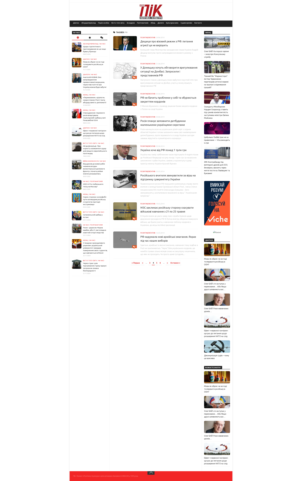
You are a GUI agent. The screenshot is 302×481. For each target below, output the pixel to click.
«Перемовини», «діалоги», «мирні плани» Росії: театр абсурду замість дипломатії (94, 100)
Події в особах (103, 23)
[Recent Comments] (101, 37)
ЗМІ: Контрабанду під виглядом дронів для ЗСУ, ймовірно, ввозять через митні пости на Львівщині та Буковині (217, 167)
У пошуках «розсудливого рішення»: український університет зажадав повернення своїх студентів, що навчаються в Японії (95, 248)
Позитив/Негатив (147, 37)
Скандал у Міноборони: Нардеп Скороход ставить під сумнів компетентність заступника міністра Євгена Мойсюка (216, 112)
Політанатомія (142, 23)
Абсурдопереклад (88, 23)
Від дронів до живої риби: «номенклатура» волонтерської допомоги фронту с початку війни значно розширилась (94, 169)
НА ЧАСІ (102, 44)
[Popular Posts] (90, 37)
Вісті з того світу (117, 23)
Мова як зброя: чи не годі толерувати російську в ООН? (93, 64)
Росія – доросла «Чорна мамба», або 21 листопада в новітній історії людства (94, 230)
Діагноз (76, 23)
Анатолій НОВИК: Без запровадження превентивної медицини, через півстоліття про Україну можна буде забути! (94, 82)
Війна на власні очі (91, 161)
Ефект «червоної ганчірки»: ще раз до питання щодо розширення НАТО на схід (94, 133)
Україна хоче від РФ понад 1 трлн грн (163, 150)
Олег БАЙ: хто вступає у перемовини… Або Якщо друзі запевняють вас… (215, 286)
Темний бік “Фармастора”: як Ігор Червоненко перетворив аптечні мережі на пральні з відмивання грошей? (216, 81)
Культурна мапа (172, 23)
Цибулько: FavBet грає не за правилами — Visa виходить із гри (217, 140)
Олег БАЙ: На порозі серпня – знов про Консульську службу (216, 54)
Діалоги (161, 23)
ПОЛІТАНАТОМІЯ (96, 181)
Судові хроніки (186, 23)
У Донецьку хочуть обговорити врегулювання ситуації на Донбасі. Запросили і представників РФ (168, 71)
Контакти (198, 23)
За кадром (131, 23)
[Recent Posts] (78, 37)
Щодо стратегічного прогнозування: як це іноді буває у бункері (94, 49)
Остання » (175, 263)
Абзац (153, 23)
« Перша (136, 263)
